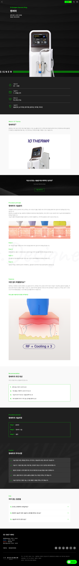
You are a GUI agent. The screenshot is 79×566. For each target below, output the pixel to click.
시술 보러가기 (39, 189)
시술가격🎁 (68, 1)
